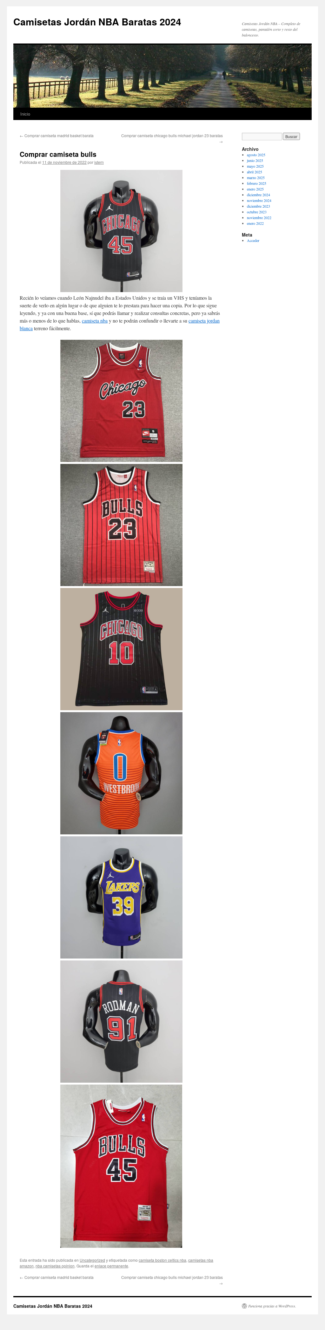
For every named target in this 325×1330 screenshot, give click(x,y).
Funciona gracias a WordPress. (272, 1305)
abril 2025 (254, 171)
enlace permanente (111, 1265)
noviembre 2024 (259, 200)
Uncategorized (92, 1260)
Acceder (253, 240)
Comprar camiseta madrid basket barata (57, 135)
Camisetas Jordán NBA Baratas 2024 (97, 21)
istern (99, 162)
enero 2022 (255, 223)
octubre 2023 (257, 211)
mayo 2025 (255, 166)
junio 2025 (255, 160)
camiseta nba (95, 320)
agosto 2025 (256, 154)
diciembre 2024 (258, 194)
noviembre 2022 (259, 217)
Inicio (25, 114)
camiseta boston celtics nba (162, 1260)
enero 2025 (255, 188)
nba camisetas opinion (55, 1265)
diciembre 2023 (258, 206)
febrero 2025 (256, 183)
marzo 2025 (256, 177)
